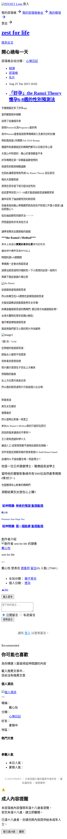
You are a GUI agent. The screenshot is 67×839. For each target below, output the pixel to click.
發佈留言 (8, 619)
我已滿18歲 (9, 831)
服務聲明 (40, 782)
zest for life (15, 32)
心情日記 (32, 61)
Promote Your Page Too (13, 519)
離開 (21, 831)
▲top (4, 589)
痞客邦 (25, 568)
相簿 (12, 68)
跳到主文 (7, 42)
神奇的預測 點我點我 (29, 505)
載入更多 (8, 596)
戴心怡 (4, 512)
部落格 (13, 72)
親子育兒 (30, 578)
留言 (33, 568)
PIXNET (17, 779)
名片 (12, 77)
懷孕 (28, 583)
